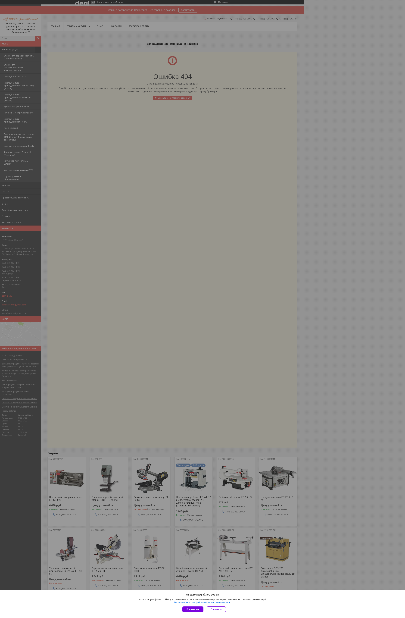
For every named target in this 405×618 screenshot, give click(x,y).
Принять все (193, 609)
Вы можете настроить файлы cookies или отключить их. (201, 602)
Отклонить (216, 609)
